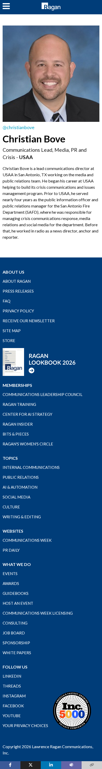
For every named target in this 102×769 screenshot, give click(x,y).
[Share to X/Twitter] (30, 765)
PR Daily (11, 550)
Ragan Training (19, 404)
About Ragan (17, 281)
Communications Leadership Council (42, 394)
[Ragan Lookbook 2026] (39, 362)
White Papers (17, 652)
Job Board (14, 633)
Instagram (14, 696)
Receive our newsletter (29, 320)
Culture (11, 507)
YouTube (12, 715)
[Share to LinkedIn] (51, 765)
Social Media (16, 497)
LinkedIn (12, 676)
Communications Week (27, 540)
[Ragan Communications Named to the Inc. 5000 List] (72, 710)
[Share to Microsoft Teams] (71, 765)
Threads (12, 686)
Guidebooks (16, 593)
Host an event (18, 603)
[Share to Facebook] (10, 765)
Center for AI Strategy (27, 414)
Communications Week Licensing (38, 613)
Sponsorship (16, 642)
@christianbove (19, 127)
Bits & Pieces (16, 434)
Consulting (15, 623)
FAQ (6, 301)
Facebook (13, 705)
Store (9, 340)
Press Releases (18, 291)
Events (10, 573)
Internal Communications (31, 467)
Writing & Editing (22, 516)
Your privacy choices (25, 725)
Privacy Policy (18, 310)
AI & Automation (20, 487)
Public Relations (21, 477)
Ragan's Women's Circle (28, 444)
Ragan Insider (18, 424)
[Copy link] (92, 765)
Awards (11, 583)
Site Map (12, 330)
